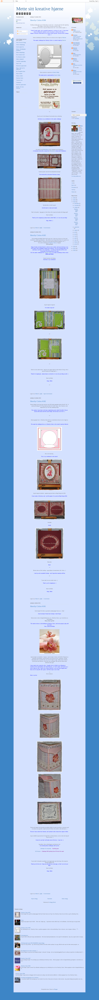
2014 (74, 199)
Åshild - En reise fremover (20, 87)
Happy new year (76, 31)
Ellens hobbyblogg (20, 52)
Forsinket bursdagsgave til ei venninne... (30, 977)
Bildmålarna (45, 149)
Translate (77, 118)
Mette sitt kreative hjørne (39, 8)
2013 (74, 201)
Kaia (74, 53)
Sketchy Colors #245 (25, 927)
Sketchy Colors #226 (25, 966)
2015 (74, 197)
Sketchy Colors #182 (38, 401)
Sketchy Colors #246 (20, 973)
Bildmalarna (52, 151)
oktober (76, 207)
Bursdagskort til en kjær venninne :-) (29, 950)
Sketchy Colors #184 (38, 20)
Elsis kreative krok (20, 54)
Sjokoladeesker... (25, 935)
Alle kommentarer (22, 33)
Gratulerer (75, 49)
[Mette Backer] (16, 21)
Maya (74, 29)
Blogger (55, 989)
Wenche (64, 37)
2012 (74, 246)
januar (75, 244)
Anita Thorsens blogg (21, 42)
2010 (74, 250)
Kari (74, 64)
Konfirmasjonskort (77, 54)
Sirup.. (22, 920)
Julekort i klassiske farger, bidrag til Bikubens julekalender (78, 37)
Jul (72, 183)
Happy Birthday (76, 44)
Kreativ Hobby (56, 72)
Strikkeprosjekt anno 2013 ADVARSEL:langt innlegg (32, 943)
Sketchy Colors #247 (25, 912)
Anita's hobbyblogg (20, 44)
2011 (74, 248)
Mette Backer (18, 19)
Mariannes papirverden (21, 65)
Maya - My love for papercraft (20, 68)
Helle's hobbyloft (20, 59)
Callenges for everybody (45, 848)
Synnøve (75, 35)
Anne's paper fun (20, 47)
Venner (73, 192)
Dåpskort (75, 60)
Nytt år (73, 185)
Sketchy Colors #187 (25, 958)
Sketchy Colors (52, 242)
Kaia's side (18, 63)
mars (75, 240)
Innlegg (20, 31)
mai (75, 236)
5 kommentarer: (47, 893)
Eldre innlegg (65, 898)
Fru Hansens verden (20, 57)
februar (76, 242)
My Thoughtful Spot (20, 71)
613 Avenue (38, 851)
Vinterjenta (18, 82)
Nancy (74, 70)
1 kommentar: (46, 598)
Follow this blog (77, 82)
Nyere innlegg (34, 898)
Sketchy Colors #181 (38, 606)
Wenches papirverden (21, 84)
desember (76, 203)
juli (75, 232)
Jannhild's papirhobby (21, 61)
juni (75, 234)
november (76, 205)
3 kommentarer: (47, 227)
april (75, 238)
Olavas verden (19, 75)
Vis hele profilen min (76, 176)
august (76, 230)
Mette (81, 126)
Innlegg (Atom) (52, 902)
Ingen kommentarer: (48, 393)
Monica (75, 58)
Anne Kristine (76, 42)
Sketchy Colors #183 (38, 235)
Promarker (74, 187)
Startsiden (49, 898)
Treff (73, 189)
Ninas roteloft (19, 73)
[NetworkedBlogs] (77, 80)
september (76, 227)
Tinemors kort (19, 80)
